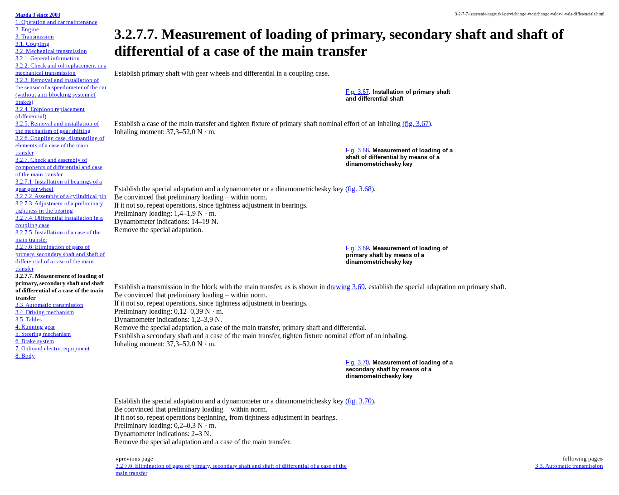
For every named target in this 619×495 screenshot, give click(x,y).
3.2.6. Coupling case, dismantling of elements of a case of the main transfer (59, 145)
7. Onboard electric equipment (52, 348)
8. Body (25, 355)
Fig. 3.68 (357, 150)
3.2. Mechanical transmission (51, 51)
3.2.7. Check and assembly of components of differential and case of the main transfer (58, 167)
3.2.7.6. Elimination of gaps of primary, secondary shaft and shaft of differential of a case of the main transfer (60, 257)
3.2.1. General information (47, 58)
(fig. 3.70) (359, 401)
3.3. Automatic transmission (49, 304)
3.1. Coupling (32, 43)
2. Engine (27, 29)
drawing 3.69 (346, 287)
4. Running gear (35, 326)
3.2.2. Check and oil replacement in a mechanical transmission (60, 69)
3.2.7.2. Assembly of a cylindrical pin (60, 196)
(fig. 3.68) (359, 189)
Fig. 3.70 (357, 362)
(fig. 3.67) (416, 123)
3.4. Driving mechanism (44, 312)
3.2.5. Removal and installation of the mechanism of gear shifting (57, 127)
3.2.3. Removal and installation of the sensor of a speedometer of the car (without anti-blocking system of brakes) (60, 91)
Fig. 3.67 (357, 91)
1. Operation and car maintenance (56, 22)
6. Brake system (34, 341)
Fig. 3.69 (357, 248)
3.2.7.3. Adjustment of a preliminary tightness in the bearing (59, 207)
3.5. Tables (28, 319)
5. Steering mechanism (43, 333)
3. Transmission (34, 36)
